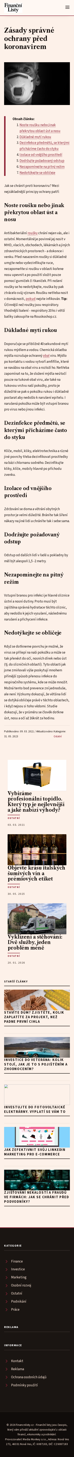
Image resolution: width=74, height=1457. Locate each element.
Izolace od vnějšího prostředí (41, 154)
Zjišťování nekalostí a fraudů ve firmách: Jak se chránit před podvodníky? (36, 1197)
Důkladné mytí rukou (35, 137)
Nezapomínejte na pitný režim (42, 166)
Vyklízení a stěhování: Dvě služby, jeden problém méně (35, 942)
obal (46, 355)
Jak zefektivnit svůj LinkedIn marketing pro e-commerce (35, 1152)
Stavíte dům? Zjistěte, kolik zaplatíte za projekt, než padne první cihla (34, 1017)
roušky (33, 233)
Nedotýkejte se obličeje (37, 172)
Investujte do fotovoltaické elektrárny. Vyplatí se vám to (35, 1109)
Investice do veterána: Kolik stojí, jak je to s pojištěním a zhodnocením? (36, 1064)
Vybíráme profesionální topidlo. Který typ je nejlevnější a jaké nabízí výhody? (36, 802)
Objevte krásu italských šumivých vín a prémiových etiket (36, 873)
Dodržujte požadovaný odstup (42, 160)
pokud (31, 298)
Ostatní (58, 736)
